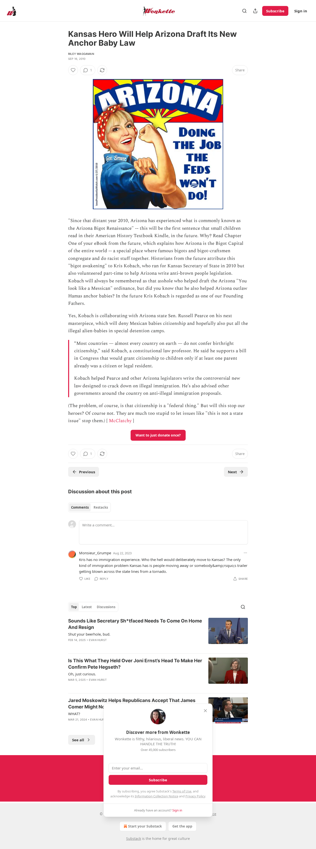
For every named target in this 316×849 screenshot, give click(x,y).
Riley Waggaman (81, 54)
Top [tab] (74, 607)
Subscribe (275, 10)
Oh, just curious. (82, 673)
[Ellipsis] (245, 553)
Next (232, 471)
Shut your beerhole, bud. (89, 634)
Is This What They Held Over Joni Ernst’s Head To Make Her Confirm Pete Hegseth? (135, 664)
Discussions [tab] (106, 607)
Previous (87, 471)
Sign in (300, 10)
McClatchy (120, 420)
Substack (133, 838)
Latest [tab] (87, 607)
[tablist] (89, 507)
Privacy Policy (195, 796)
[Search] (244, 11)
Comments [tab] (80, 507)
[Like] (73, 70)
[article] (158, 633)
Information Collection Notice (156, 796)
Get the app (182, 826)
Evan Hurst (98, 640)
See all (78, 739)
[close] (205, 711)
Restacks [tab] (101, 507)
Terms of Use (181, 791)
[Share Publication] (255, 11)
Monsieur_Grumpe (95, 552)
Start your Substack (145, 826)
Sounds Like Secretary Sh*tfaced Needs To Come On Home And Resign (135, 624)
